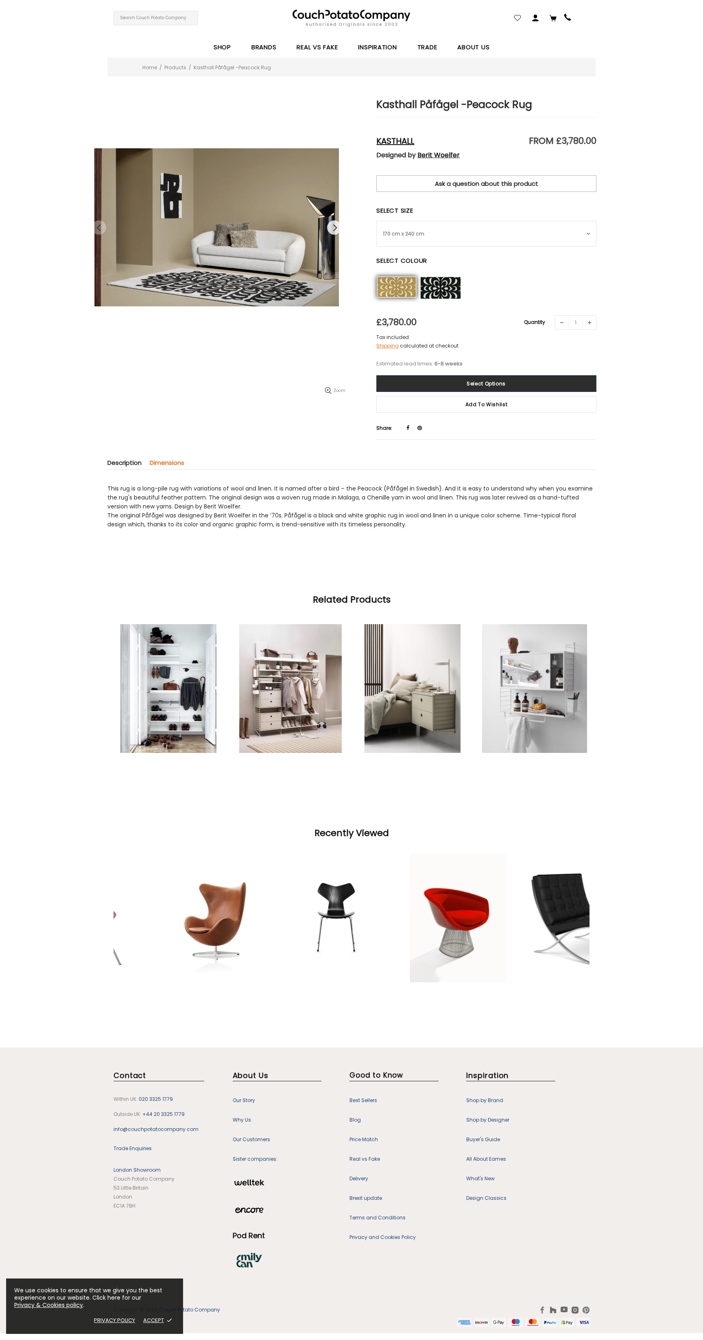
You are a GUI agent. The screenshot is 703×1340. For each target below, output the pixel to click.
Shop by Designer (487, 1119)
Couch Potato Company (189, 1310)
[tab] (128, 462)
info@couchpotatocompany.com (156, 1129)
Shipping (387, 345)
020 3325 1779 (156, 1099)
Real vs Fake (364, 1158)
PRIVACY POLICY (114, 1320)
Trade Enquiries (133, 1148)
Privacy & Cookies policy (48, 1305)
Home (149, 67)
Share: (384, 428)
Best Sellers (363, 1100)
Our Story (244, 1100)
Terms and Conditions (377, 1217)
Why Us (242, 1119)
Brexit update (365, 1198)
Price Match (363, 1139)
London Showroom (137, 1169)
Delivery (358, 1178)
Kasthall (395, 141)
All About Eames (486, 1158)
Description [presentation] (124, 462)
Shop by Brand (484, 1100)
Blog (355, 1119)
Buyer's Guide (483, 1139)
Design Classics (486, 1198)
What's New (480, 1178)
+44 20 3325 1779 (163, 1114)
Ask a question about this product (486, 183)
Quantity (534, 322)
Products (175, 67)
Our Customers (251, 1139)
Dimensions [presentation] (167, 462)
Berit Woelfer (438, 155)
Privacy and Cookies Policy (382, 1237)
